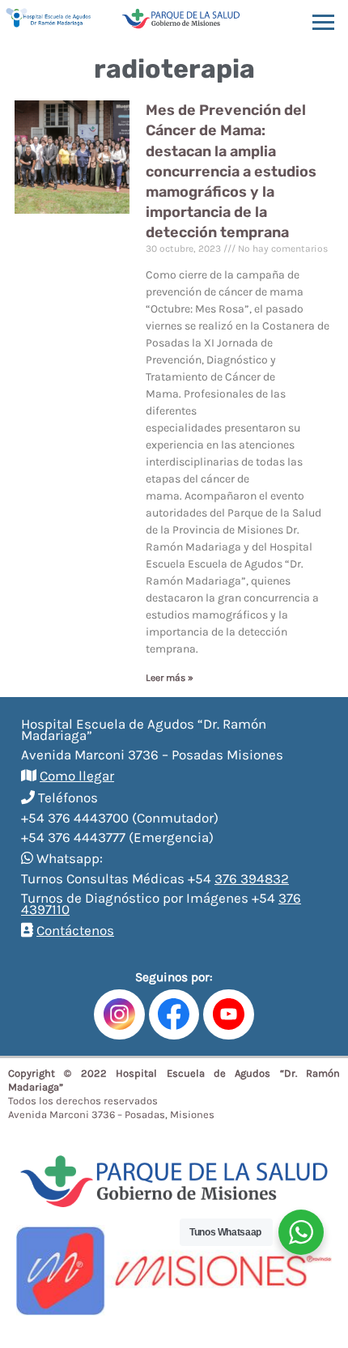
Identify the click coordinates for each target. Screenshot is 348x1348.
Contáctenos (75, 930)
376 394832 (251, 878)
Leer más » (169, 677)
